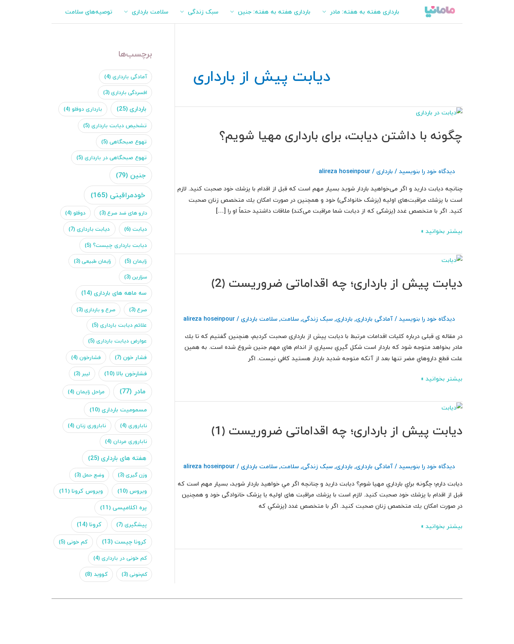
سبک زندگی (203, 11)
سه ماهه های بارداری (113, 293)
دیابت (135, 229)
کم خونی (73, 542)
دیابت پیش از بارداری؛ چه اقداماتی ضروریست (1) (336, 430)
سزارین (135, 277)
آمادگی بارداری (374, 319)
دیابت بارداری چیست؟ (116, 245)
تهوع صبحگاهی (124, 141)
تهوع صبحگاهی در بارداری (111, 157)
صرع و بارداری (96, 309)
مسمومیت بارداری (118, 409)
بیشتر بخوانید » (441, 231)
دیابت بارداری (89, 229)
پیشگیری (131, 524)
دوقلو (75, 213)
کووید (96, 574)
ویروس (132, 491)
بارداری (384, 171)
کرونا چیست (124, 541)
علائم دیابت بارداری (119, 325)
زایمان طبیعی (92, 261)
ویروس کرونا (81, 491)
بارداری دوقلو (83, 109)
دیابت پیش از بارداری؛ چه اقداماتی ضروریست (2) (336, 283)
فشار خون (131, 357)
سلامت (290, 319)
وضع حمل (89, 475)
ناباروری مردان (126, 441)
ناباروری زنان (87, 425)
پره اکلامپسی (123, 507)
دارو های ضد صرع (123, 213)
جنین (131, 175)
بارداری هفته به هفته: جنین (274, 11)
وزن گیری (132, 475)
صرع (138, 309)
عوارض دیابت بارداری (117, 341)
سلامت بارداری (150, 11)
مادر (133, 391)
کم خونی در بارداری (120, 558)
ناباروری (133, 425)
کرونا (89, 524)
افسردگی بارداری (125, 92)
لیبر (82, 373)
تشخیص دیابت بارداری (115, 125)
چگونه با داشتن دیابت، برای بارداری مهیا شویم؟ (340, 135)
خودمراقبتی (118, 195)
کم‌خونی (134, 574)
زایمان (136, 261)
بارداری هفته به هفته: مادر (364, 11)
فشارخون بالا (125, 373)
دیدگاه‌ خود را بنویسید (427, 171)
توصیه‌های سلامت (88, 11)
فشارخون (86, 357)
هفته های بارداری (117, 457)
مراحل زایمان (86, 391)
